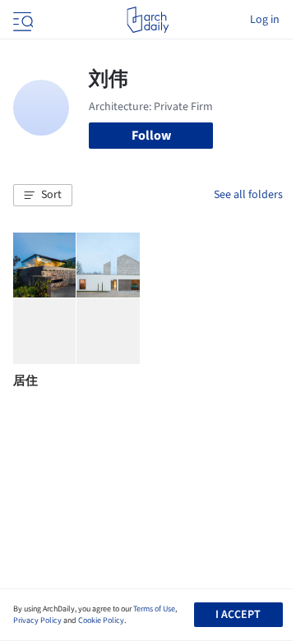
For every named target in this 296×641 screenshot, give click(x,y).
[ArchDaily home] (148, 20)
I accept (238, 614)
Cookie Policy (101, 620)
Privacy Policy (37, 620)
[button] (42, 195)
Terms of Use (154, 609)
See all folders (248, 195)
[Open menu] (21, 19)
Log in (265, 19)
